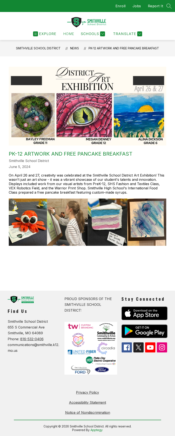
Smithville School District (38, 48)
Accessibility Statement (87, 402)
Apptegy (96, 430)
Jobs (137, 6)
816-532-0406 (32, 339)
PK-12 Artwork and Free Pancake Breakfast (124, 48)
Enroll (120, 6)
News (74, 48)
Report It (155, 6)
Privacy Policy (87, 392)
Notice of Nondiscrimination (87, 412)
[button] (68, 34)
